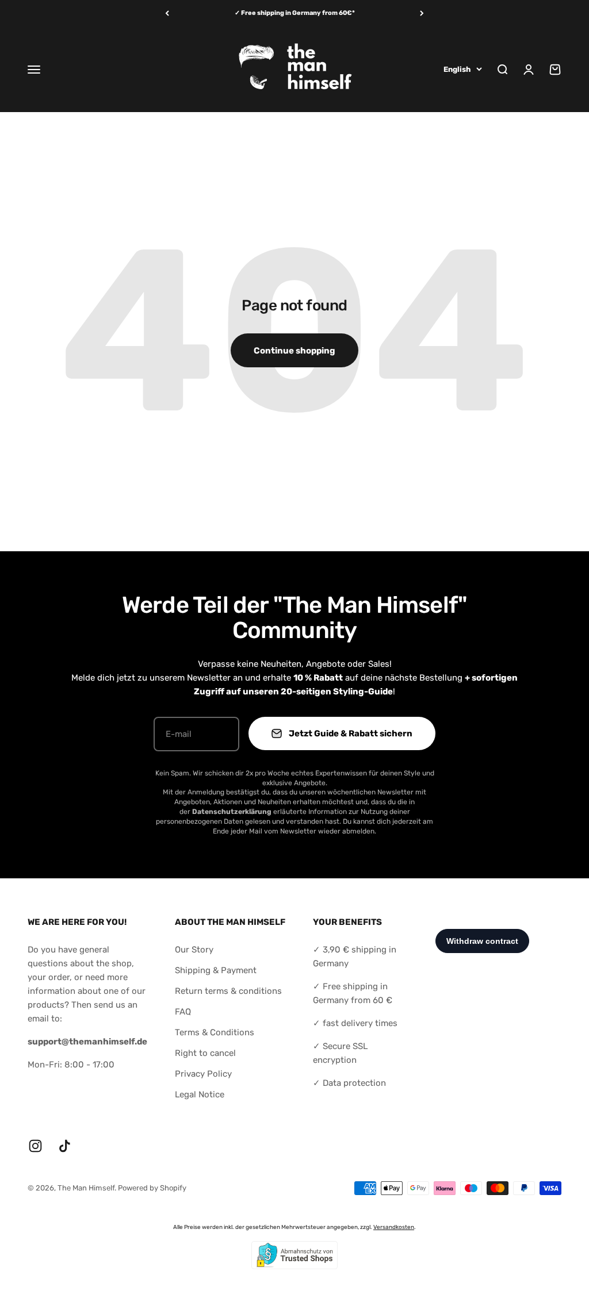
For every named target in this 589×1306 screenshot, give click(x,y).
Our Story (194, 949)
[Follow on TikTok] (64, 1146)
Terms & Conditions (214, 1032)
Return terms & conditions (228, 991)
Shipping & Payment (216, 970)
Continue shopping (294, 350)
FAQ (183, 1012)
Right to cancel (205, 1053)
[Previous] (167, 13)
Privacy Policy (203, 1074)
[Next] (422, 13)
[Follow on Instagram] (35, 1146)
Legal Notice (199, 1094)
